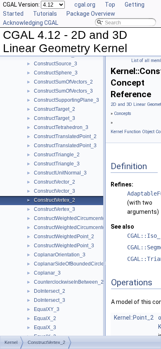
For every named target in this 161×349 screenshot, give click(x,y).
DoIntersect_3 (49, 300)
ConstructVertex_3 (54, 209)
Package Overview (90, 13)
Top (110, 4)
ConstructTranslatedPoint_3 (65, 145)
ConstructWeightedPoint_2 (64, 236)
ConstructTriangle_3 (57, 164)
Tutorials (45, 13)
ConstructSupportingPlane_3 (66, 100)
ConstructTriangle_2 (57, 155)
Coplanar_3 (47, 273)
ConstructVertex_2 (54, 200)
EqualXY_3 (46, 309)
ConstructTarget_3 (54, 118)
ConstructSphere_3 (56, 73)
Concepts (122, 113)
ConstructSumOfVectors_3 (63, 91)
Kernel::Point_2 (134, 317)
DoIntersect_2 (49, 291)
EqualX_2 (45, 318)
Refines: (122, 184)
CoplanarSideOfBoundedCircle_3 (72, 264)
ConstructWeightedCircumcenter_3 (73, 227)
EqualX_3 (45, 327)
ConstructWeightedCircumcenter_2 (73, 218)
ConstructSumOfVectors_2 (63, 82)
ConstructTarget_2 (54, 109)
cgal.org (84, 4)
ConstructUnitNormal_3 (60, 173)
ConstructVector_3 (54, 191)
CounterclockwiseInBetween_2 (69, 282)
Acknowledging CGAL (30, 22)
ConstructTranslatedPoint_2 (65, 136)
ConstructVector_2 (54, 182)
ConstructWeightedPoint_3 (64, 246)
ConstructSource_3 (55, 64)
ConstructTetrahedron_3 (61, 127)
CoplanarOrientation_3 (59, 255)
